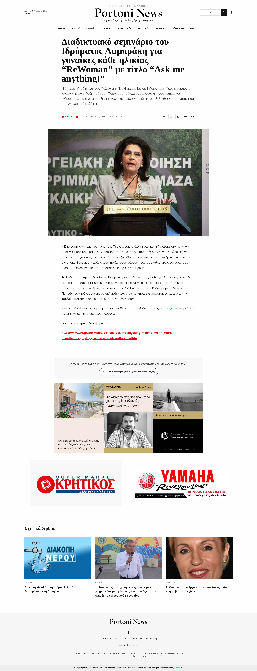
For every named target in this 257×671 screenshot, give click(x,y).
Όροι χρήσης (151, 638)
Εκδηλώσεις (105, 638)
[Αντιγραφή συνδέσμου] (192, 116)
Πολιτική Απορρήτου (132, 638)
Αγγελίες (117, 638)
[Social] (231, 12)
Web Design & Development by (165, 668)
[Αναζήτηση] (224, 12)
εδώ (174, 308)
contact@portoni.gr (128, 644)
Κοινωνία (69, 116)
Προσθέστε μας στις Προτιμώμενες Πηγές (129, 371)
